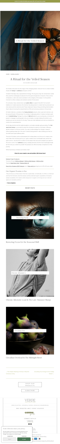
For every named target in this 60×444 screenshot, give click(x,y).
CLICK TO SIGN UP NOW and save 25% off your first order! (30, 1)
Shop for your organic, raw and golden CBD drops (29, 153)
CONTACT (34, 408)
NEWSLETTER (23, 408)
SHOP (17, 408)
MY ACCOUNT (40, 408)
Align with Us (31, 166)
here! (44, 153)
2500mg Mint (39, 161)
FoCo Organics (11, 183)
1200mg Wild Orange (29, 161)
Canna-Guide (15, 74)
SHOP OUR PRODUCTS (30, 384)
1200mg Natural (19, 161)
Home (7, 74)
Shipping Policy (35, 436)
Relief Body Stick (14, 163)
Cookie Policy (10, 436)
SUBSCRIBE (30, 390)
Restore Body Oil (24, 163)
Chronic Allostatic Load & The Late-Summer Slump (28, 300)
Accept (24, 439)
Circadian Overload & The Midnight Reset (24, 357)
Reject (9, 439)
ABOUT (29, 408)
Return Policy (43, 436)
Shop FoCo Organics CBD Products (15, 166)
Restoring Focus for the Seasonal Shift (22, 242)
